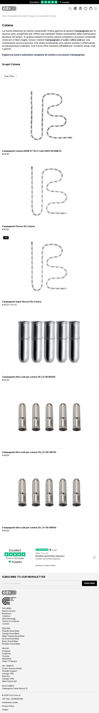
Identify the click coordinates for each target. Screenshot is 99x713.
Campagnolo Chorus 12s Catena (18, 226)
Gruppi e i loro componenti (39, 16)
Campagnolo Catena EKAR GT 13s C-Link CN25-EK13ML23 (31, 151)
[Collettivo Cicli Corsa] (75, 8)
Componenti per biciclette (17, 16)
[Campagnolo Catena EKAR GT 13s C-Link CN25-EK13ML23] (49, 116)
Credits (5, 710)
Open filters (9, 76)
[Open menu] (95, 8)
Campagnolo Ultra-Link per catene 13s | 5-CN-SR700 (29, 452)
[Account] (80, 8)
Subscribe (89, 583)
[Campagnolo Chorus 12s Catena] (49, 191)
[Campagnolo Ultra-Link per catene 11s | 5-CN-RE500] (49, 341)
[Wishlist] (85, 8)
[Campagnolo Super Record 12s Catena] (49, 266)
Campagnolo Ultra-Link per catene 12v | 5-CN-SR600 (29, 527)
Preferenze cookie (10, 702)
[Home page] (9, 8)
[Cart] (90, 8)
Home (4, 16)
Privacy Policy (8, 706)
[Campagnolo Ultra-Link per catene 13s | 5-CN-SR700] (49, 417)
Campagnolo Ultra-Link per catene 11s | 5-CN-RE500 (28, 377)
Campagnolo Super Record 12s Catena (21, 301)
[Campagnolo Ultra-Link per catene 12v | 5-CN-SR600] (49, 492)
